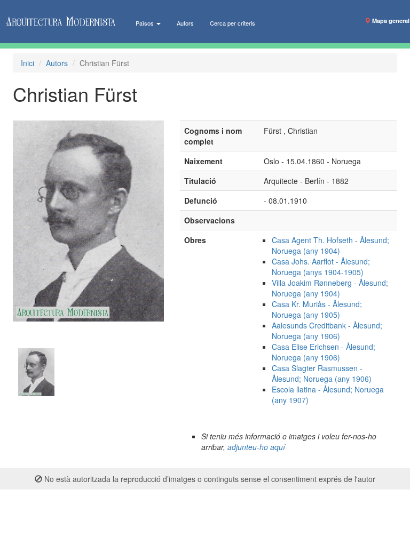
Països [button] (145, 23)
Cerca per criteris (232, 23)
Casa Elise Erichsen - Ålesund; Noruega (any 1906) (323, 352)
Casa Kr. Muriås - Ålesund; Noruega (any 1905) (317, 309)
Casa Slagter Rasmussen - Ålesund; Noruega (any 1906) (322, 373)
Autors (185, 23)
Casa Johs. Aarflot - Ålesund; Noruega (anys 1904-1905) (321, 266)
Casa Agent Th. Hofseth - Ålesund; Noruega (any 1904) (330, 245)
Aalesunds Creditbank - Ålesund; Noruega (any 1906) (327, 330)
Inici (27, 63)
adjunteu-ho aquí (256, 446)
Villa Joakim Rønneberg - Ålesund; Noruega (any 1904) (330, 288)
